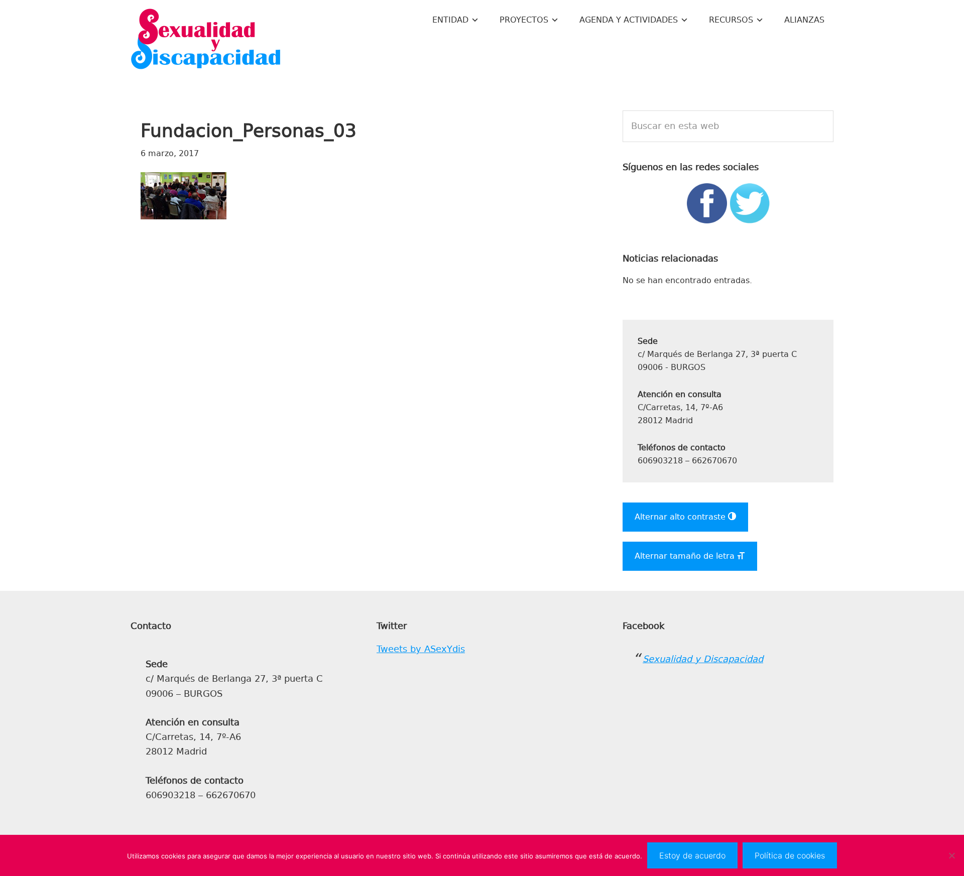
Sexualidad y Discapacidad (206, 40)
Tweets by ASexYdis (421, 649)
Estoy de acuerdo (692, 855)
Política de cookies (790, 855)
